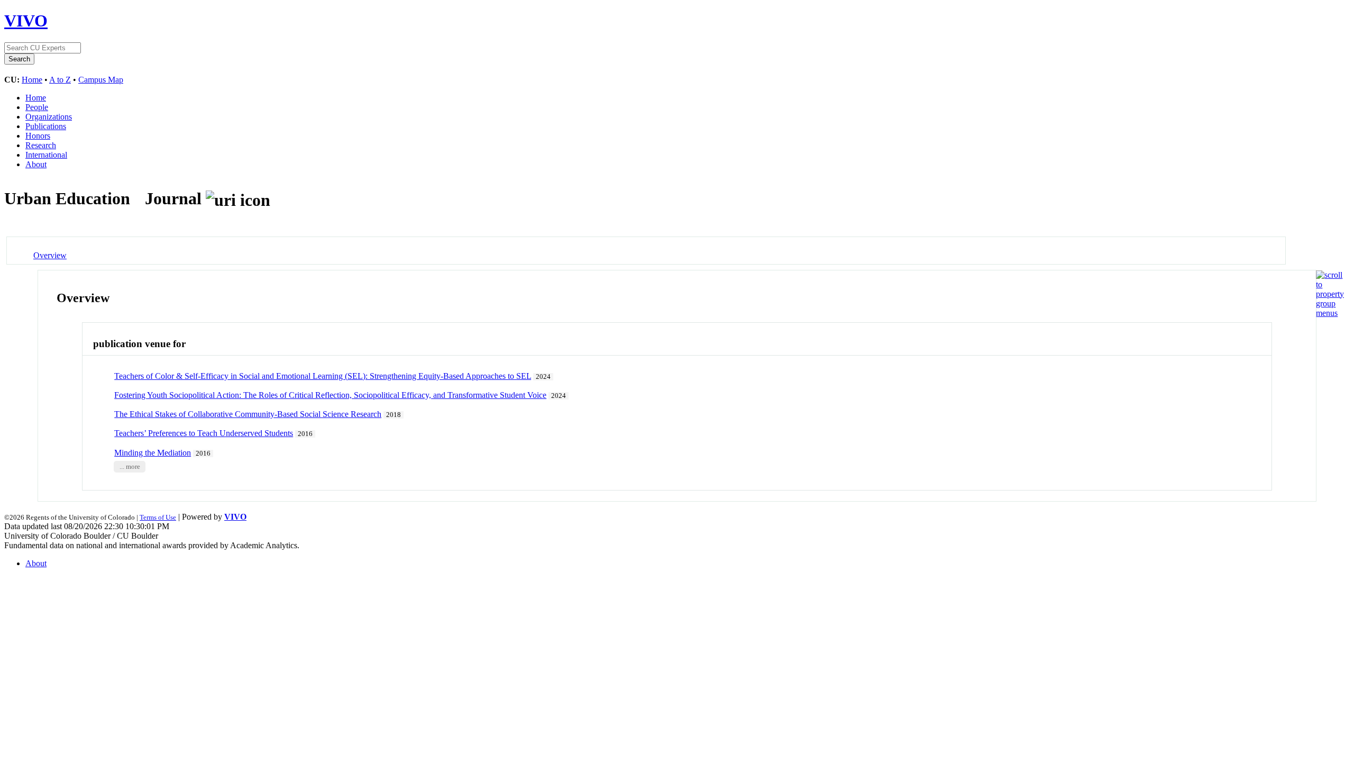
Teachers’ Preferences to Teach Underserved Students (203, 433)
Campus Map (100, 79)
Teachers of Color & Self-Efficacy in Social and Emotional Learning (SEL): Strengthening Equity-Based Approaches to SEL (322, 375)
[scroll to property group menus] (1330, 313)
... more (130, 466)
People (36, 107)
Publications (45, 126)
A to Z (60, 79)
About (36, 164)
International (46, 154)
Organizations (48, 116)
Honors (37, 135)
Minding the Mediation (152, 452)
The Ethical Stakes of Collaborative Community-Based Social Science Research (247, 414)
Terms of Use (158, 517)
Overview (50, 255)
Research (40, 145)
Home (32, 79)
